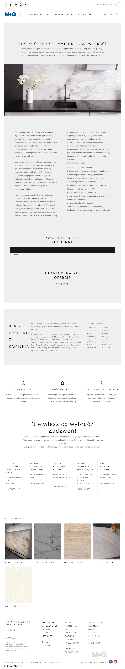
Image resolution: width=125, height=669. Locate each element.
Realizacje (48, 622)
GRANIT (92, 629)
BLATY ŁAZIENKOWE (95, 641)
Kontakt (47, 645)
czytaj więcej (62, 284)
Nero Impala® (34, 14)
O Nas (45, 642)
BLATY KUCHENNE (94, 634)
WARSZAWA (71, 633)
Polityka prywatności (73, 650)
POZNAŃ (69, 636)
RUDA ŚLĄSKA (72, 643)
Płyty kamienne (54, 14)
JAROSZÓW (71, 629)
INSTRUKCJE (48, 636)
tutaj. (14, 650)
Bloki (70, 14)
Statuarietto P (44, 562)
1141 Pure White (15, 606)
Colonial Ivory (103, 562)
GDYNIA (69, 639)
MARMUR (93, 626)
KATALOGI (47, 629)
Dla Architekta (85, 14)
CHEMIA (46, 633)
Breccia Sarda (73, 562)
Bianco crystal (15, 562)
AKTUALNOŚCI (49, 626)
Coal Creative (14, 666)
